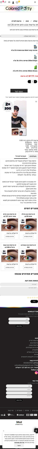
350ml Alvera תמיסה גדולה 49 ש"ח (25, 71)
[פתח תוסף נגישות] (36, 430)
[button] (2, 114)
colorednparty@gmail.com (24, 365)
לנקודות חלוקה (21, 170)
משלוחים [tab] (33, 156)
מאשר (19, 445)
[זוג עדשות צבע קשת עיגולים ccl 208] (9, 261)
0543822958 (26, 163)
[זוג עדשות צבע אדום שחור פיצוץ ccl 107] (9, 230)
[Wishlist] (17, 2)
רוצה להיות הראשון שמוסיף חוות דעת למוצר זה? (22, 97)
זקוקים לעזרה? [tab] (20, 156)
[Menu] (35, 2)
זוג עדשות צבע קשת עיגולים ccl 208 (9, 246)
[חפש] (5, 2)
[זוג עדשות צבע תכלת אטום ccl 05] (28, 230)
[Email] (9, 2)
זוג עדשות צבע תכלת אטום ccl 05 (28, 215)
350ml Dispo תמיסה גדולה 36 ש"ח (25, 60)
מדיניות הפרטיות (19, 443)
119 (32, 76)
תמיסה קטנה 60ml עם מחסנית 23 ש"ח (24, 50)
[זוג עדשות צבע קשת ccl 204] (28, 261)
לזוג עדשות (24, 76)
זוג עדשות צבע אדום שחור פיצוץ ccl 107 (9, 215)
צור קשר (23, 203)
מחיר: (36, 76)
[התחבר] (13, 2)
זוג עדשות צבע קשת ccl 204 (28, 246)
